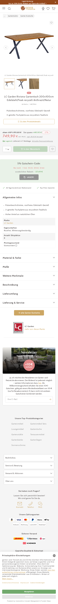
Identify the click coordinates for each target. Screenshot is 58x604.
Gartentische (36, 429)
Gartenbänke (17, 440)
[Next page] (52, 47)
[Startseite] (27, 8)
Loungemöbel (17, 429)
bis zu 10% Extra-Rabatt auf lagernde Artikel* (27, 3)
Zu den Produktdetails (30, 121)
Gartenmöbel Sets (38, 424)
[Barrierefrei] (43, 8)
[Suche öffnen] (9, 8)
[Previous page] (6, 47)
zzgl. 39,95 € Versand (34, 137)
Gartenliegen (36, 440)
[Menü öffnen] (4, 8)
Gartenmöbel (17, 424)
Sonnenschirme (18, 445)
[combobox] (7, 149)
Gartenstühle (17, 434)
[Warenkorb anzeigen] (54, 8)
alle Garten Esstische (30, 313)
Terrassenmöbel (37, 434)
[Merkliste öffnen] (48, 8)
